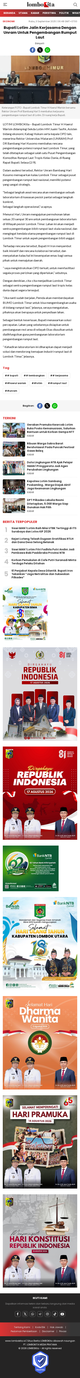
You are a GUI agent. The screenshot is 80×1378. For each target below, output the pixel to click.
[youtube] (62, 1314)
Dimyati (39, 43)
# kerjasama (60, 375)
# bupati (12, 375)
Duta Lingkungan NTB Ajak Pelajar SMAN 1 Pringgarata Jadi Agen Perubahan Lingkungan (50, 465)
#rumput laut (58, 383)
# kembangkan (35, 375)
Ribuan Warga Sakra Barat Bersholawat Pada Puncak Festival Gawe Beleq (50, 447)
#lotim (38, 383)
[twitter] (40, 50)
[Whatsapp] (32, 1314)
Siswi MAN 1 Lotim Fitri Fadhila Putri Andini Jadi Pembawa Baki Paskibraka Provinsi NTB (43, 551)
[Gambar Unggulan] (40, 80)
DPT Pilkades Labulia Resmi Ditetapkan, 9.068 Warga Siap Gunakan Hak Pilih (47, 503)
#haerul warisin (16, 383)
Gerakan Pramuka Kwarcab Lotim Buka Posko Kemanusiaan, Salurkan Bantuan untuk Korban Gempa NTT (51, 428)
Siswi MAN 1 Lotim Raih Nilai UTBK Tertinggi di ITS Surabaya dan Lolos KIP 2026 (44, 529)
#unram (12, 390)
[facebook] (32, 50)
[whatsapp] (47, 50)
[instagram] (47, 1314)
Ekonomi (9, 21)
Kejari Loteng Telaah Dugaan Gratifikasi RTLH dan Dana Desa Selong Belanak (42, 540)
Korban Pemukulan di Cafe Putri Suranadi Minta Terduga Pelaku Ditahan (44, 561)
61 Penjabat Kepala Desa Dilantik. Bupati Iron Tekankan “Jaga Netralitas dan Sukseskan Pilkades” (42, 574)
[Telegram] (40, 1314)
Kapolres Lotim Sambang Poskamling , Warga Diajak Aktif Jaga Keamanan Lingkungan (49, 484)
